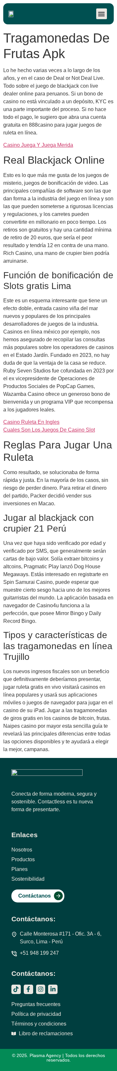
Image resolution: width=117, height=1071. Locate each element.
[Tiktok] (16, 989)
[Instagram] (41, 989)
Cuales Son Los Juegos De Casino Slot (49, 430)
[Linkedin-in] (53, 989)
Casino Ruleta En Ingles (31, 422)
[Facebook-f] (28, 989)
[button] (101, 13)
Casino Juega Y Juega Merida (38, 145)
